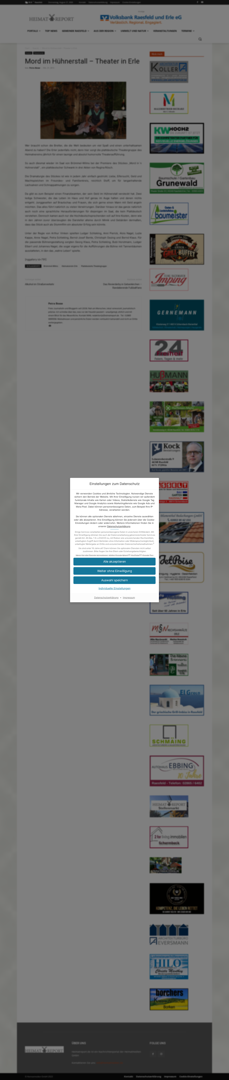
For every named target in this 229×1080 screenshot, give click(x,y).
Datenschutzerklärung (118, 526)
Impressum (129, 597)
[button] (114, 571)
